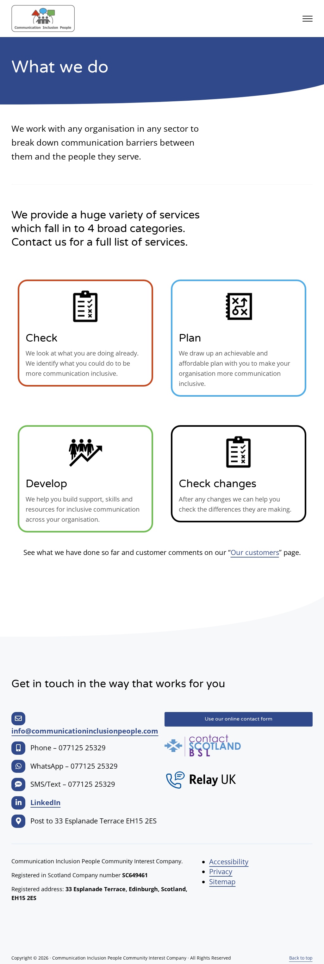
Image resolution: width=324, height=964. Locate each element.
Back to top (301, 958)
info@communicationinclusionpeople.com (84, 730)
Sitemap (222, 881)
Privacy (220, 871)
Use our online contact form (238, 719)
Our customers (255, 552)
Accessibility (228, 861)
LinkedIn (45, 802)
